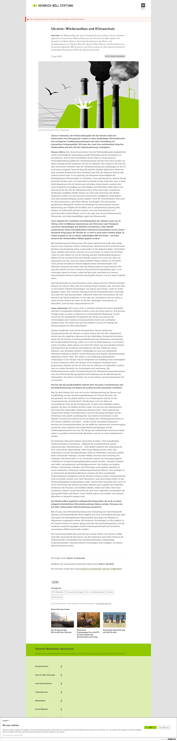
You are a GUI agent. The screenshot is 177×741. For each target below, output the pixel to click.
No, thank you (164, 727)
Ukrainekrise (57, 597)
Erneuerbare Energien (74, 592)
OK (150, 727)
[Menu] (143, 5)
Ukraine (110, 592)
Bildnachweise (65, 130)
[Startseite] (52, 5)
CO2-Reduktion (58, 592)
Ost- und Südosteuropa (95, 592)
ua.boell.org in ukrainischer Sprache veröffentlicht (100, 569)
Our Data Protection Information (12, 735)
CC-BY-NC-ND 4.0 (103, 604)
